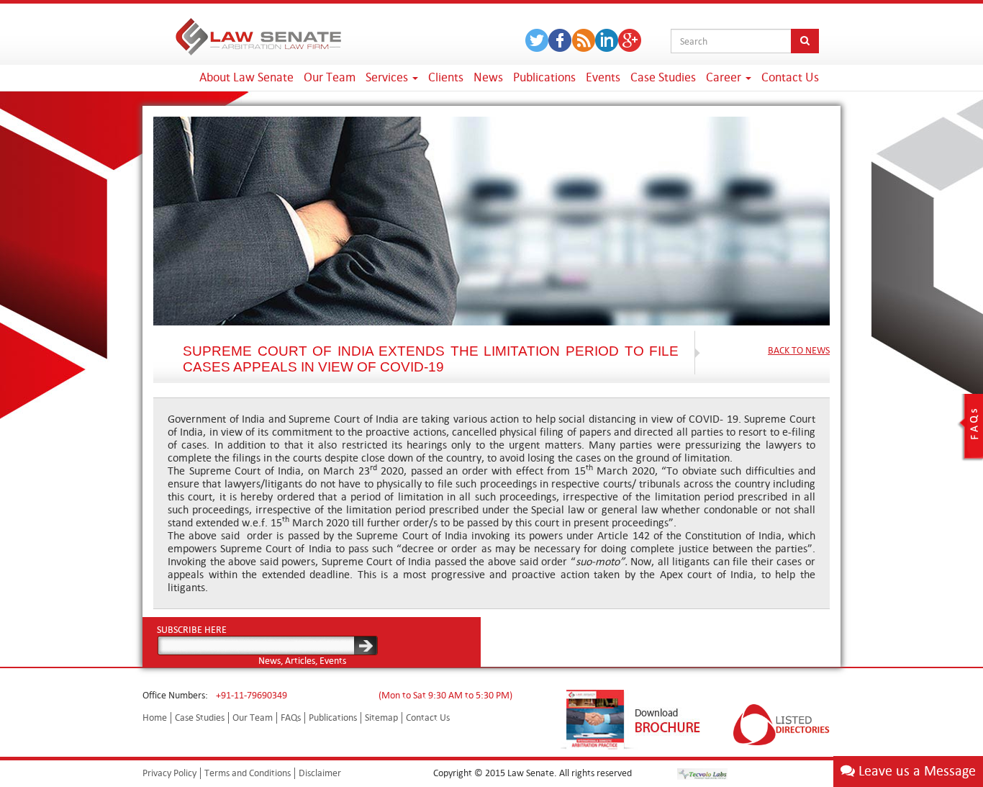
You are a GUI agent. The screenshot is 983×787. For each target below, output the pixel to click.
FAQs (291, 717)
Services (388, 77)
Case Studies (663, 77)
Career (725, 77)
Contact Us (790, 77)
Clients (445, 77)
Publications (544, 77)
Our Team (329, 77)
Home (154, 717)
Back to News (799, 350)
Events (603, 77)
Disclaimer (320, 773)
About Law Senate (246, 77)
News (488, 77)
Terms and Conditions (247, 773)
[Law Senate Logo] (258, 34)
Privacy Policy (169, 773)
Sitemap (381, 717)
